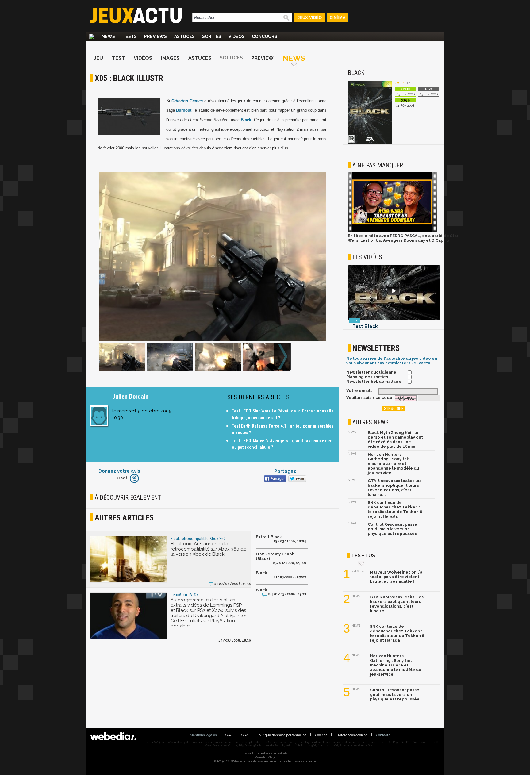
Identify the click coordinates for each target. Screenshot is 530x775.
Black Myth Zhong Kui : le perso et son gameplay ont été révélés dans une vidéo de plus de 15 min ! (395, 439)
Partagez (285, 471)
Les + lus (363, 555)
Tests (129, 36)
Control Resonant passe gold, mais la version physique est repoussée (392, 529)
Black (246, 119)
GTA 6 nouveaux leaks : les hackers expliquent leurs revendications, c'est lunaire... (394, 487)
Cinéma (337, 17)
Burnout (183, 110)
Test (118, 58)
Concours (264, 36)
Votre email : (359, 390)
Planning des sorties (367, 376)
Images (170, 58)
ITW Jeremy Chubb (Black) (275, 556)
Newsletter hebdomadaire (373, 381)
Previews (155, 36)
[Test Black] (394, 293)
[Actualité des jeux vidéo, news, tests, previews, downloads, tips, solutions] (91, 36)
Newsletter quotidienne (371, 372)
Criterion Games (187, 100)
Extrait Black (269, 537)
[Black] (370, 142)
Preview (262, 58)
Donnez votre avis (119, 471)
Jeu (98, 58)
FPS (408, 83)
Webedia (282, 753)
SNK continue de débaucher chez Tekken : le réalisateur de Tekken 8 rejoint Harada (395, 509)
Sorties (211, 36)
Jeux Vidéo (310, 17)
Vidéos (236, 36)
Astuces (184, 36)
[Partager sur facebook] (275, 479)
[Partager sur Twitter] (296, 479)
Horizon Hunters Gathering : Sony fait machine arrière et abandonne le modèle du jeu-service (393, 463)
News (108, 36)
